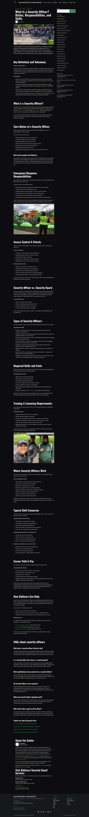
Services (55, 798)
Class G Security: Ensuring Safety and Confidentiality (25, 732)
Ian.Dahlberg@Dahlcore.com (21, 787)
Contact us (41, 765)
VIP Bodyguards (60, 70)
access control (32, 390)
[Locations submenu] (57, 2)
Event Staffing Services (61, 37)
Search (72, 11)
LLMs (68, 802)
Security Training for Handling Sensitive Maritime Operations (27, 726)
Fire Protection (59, 42)
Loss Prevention (60, 53)
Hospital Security (60, 46)
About (54, 802)
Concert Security (60, 23)
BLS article (18, 627)
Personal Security (60, 58)
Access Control (60, 16)
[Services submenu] (51, 2)
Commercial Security (61, 21)
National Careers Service (21, 629)
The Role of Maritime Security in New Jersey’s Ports (25, 723)
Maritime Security (60, 56)
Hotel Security (59, 51)
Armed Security (60, 18)
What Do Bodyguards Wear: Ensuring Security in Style (25, 729)
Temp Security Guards (61, 65)
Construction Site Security (62, 25)
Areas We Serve (56, 800)
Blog (54, 805)
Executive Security (60, 39)
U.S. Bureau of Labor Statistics (22, 625)
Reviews (25, 766)
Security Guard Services (27, 8)
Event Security (59, 35)
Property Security (60, 60)
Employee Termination (61, 32)
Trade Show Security (61, 67)
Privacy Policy (70, 798)
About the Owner (36, 756)
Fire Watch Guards (60, 44)
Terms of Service (70, 800)
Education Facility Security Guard (63, 30)
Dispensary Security (61, 28)
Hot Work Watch (60, 49)
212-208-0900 (18, 785)
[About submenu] (61, 2)
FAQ (54, 807)
